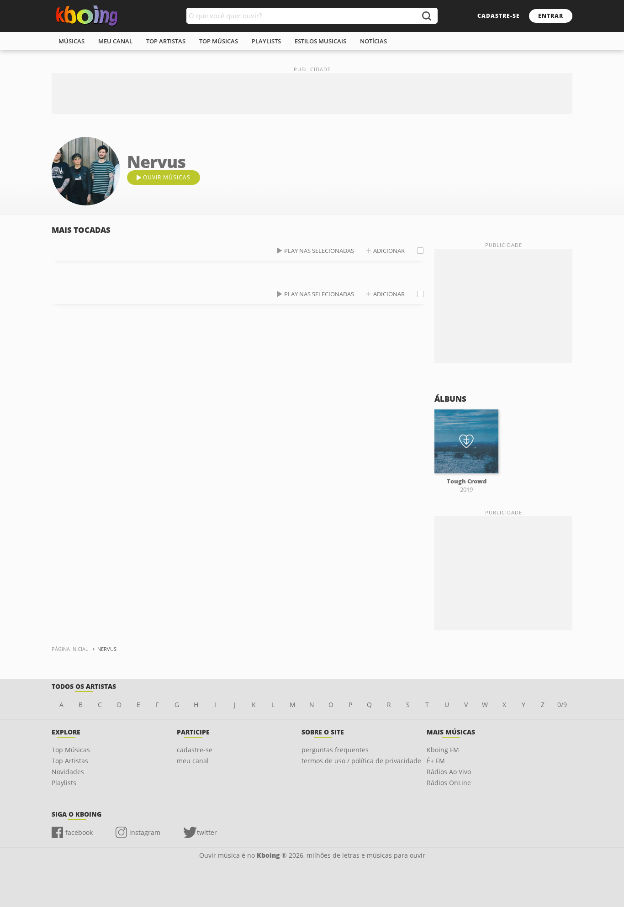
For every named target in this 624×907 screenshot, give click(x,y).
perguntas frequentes (335, 749)
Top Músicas (71, 749)
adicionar (389, 250)
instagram (144, 832)
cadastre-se (498, 16)
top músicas (218, 41)
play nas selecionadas (319, 250)
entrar (550, 16)
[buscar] (426, 16)
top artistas (165, 41)
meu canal (115, 41)
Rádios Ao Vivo (449, 771)
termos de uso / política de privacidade (361, 760)
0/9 (562, 704)
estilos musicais (320, 41)
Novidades (68, 771)
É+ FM (436, 760)
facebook (79, 832)
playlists (266, 41)
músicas (71, 41)
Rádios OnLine (449, 782)
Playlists (64, 782)
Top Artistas (70, 760)
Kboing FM (443, 749)
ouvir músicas (166, 177)
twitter (207, 832)
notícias (373, 41)
